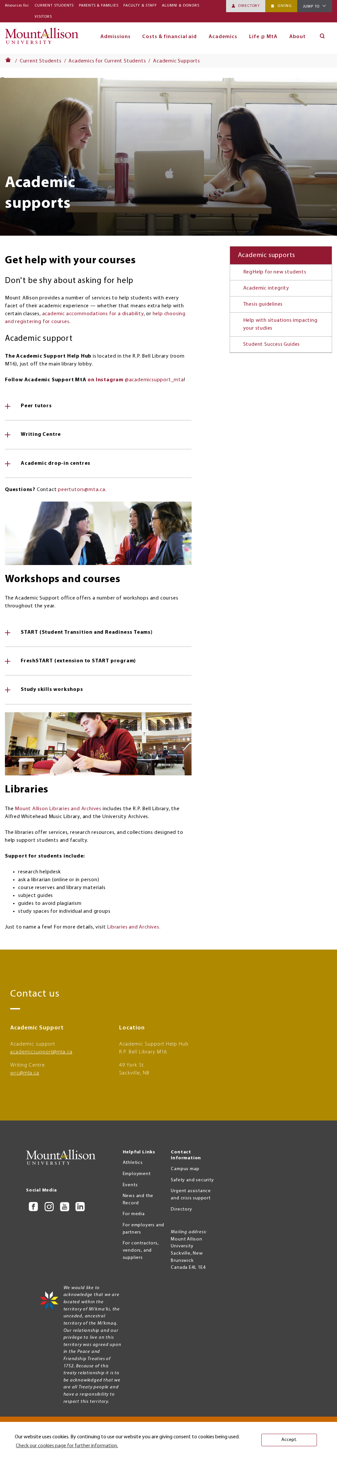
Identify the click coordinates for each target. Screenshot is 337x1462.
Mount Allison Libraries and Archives (58, 809)
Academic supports (267, 255)
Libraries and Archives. (133, 927)
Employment (137, 1173)
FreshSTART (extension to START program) (78, 661)
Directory (249, 6)
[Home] (44, 38)
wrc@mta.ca (24, 1073)
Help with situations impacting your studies (280, 324)
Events (130, 1185)
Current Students (54, 6)
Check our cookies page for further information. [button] (67, 1446)
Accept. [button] (289, 1439)
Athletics (133, 1162)
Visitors (43, 17)
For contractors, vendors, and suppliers (141, 1250)
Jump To (311, 7)
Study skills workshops (52, 689)
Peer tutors (36, 406)
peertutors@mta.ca (81, 489)
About (297, 36)
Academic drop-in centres (56, 463)
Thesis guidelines (263, 304)
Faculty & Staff (140, 6)
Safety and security (192, 1180)
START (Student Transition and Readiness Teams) (87, 632)
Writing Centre (41, 434)
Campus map (185, 1169)
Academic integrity (266, 288)
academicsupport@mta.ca (41, 1052)
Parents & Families (98, 6)
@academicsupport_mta (136, 380)
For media (134, 1214)
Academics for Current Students (107, 61)
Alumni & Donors (180, 6)
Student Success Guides (271, 344)
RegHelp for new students (274, 272)
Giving (284, 6)
